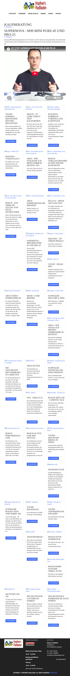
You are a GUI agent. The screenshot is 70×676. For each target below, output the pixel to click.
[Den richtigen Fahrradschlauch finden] (56, 590)
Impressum (53, 673)
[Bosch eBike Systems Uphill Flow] (56, 560)
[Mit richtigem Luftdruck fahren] (35, 590)
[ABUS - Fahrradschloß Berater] (35, 196)
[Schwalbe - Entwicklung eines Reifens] (56, 362)
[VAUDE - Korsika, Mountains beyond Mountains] (14, 108)
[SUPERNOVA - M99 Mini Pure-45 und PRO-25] (35, 235)
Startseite (12, 13)
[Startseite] (35, 5)
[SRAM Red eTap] (56, 465)
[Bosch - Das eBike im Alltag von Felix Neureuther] (14, 197)
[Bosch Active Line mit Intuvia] (35, 428)
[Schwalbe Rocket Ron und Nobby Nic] (14, 503)
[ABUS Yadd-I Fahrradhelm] (14, 291)
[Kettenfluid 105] (14, 589)
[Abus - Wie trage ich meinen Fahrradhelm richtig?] (56, 319)
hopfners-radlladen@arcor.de (56, 655)
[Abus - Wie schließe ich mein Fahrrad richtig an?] (35, 153)
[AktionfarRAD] (35, 532)
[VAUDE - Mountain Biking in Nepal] (56, 429)
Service (50, 13)
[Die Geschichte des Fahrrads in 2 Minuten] (14, 362)
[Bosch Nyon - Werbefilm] (56, 532)
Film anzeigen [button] (10, 141)
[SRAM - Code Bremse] (35, 291)
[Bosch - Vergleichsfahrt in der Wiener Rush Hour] (56, 153)
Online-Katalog (33, 13)
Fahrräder (22, 13)
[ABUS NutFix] (35, 361)
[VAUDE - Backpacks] (35, 502)
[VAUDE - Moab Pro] (56, 259)
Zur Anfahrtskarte (61, 659)
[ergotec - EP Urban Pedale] (56, 234)
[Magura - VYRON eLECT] (14, 152)
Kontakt (58, 13)
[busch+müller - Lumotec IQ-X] (56, 393)
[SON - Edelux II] (35, 393)
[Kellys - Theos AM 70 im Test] (56, 196)
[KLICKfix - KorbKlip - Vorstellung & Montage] (56, 108)
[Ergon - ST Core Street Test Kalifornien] (35, 108)
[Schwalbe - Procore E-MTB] (56, 291)
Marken (43, 13)
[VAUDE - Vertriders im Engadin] (56, 503)
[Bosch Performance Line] (14, 428)
